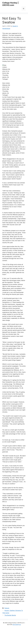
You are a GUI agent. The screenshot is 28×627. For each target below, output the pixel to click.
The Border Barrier (10, 615)
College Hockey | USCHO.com (10, 4)
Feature (6, 608)
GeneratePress (17, 624)
